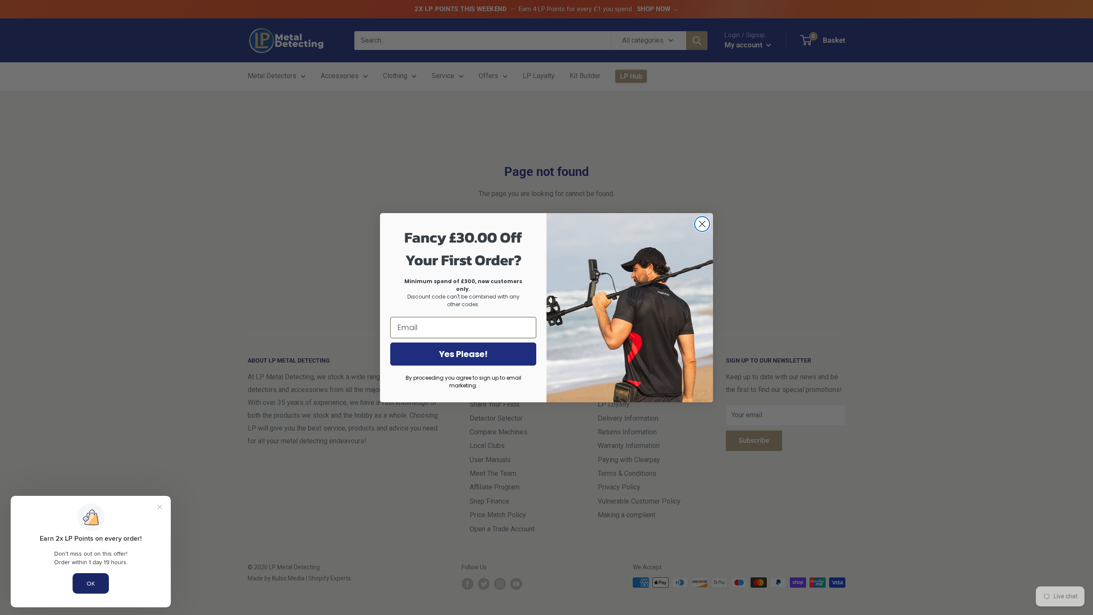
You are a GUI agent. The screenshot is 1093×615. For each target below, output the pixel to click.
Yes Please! (463, 354)
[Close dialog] (702, 224)
